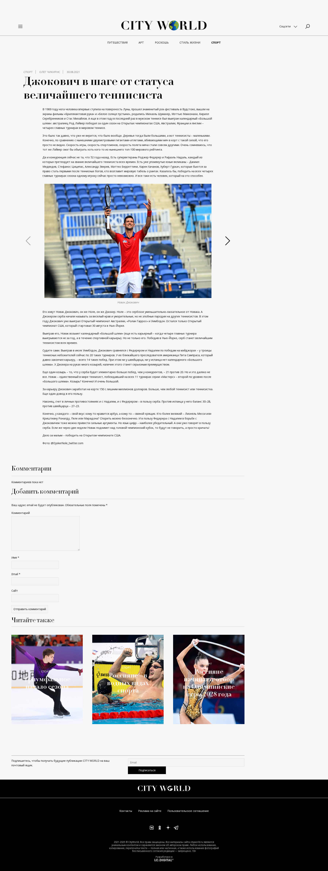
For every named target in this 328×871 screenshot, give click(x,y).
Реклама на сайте (149, 811)
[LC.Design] (164, 859)
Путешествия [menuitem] (117, 42)
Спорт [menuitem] (216, 42)
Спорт (28, 72)
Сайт (14, 590)
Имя (15, 557)
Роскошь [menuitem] (162, 42)
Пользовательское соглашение (188, 811)
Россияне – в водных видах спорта (128, 682)
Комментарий (20, 513)
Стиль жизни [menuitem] (190, 42)
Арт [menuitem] (141, 42)
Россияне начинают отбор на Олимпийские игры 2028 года (209, 682)
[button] (125, 294)
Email (15, 574)
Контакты (125, 811)
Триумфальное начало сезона (47, 682)
